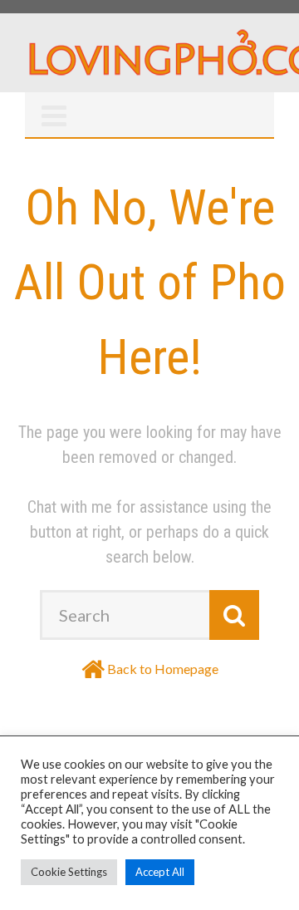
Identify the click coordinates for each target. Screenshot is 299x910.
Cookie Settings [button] (69, 871)
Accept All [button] (159, 871)
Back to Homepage (162, 668)
